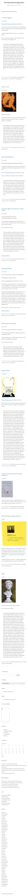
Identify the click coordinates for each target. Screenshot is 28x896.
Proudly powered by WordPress (7, 893)
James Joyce (7, 337)
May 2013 (3, 818)
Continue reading (6, 255)
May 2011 (3, 853)
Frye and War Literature (12, 785)
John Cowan (4, 781)
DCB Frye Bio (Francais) (6, 799)
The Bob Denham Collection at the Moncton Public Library (13, 768)
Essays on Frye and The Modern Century (9, 763)
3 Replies (3, 519)
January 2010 (4, 878)
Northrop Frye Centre (6, 803)
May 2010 (3, 871)
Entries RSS (6, 732)
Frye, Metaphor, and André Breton (16, 782)
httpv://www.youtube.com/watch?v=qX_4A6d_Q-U (12, 163)
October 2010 (4, 863)
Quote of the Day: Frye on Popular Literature (12, 474)
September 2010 (5, 865)
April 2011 (3, 854)
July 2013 (3, 817)
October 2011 (4, 845)
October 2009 (4, 882)
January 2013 (4, 823)
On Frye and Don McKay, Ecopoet (8, 773)
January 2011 (4, 859)
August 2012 (4, 831)
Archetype (19, 77)
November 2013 (5, 813)
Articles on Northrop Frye (9, 691)
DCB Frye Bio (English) (6, 798)
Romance (23, 77)
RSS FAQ (5, 735)
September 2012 (5, 829)
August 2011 (4, 848)
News (12, 564)
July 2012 (3, 832)
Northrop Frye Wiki (5, 804)
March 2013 (4, 820)
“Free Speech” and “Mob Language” (14, 781)
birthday (11, 221)
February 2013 (4, 821)
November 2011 (5, 843)
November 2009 (5, 881)
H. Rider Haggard (7, 18)
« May (3, 756)
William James (6, 370)
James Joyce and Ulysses (9, 323)
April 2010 (3, 873)
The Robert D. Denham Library (10, 699)
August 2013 (4, 815)
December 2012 (5, 824)
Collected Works (5, 796)
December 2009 (5, 879)
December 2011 (5, 842)
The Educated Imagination (14, 3)
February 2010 (4, 876)
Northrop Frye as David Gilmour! (11, 516)
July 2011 (3, 849)
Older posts (5, 671)
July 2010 (3, 868)
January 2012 (4, 840)
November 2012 (5, 826)
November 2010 (5, 862)
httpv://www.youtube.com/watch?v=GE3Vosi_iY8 (12, 24)
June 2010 (3, 870)
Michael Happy (19, 78)
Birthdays (13, 199)
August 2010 (4, 867)
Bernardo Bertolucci (8, 157)
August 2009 (4, 885)
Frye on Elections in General (13, 784)
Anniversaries (13, 77)
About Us (5, 729)
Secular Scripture (5, 78)
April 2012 (3, 837)
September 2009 (5, 884)
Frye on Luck (5, 87)
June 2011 (3, 851)
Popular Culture (14, 506)
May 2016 (3, 812)
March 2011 (4, 856)
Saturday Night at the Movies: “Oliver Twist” (13, 209)
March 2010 (4, 874)
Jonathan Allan (21, 508)
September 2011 (5, 846)
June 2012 (3, 834)
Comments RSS (7, 734)
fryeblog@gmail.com (8, 731)
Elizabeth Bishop (6, 268)
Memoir (16, 313)
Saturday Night (14, 258)
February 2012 (4, 838)
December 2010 (5, 860)
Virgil (3, 574)
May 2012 (3, 835)
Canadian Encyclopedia (6, 795)
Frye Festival (4, 801)
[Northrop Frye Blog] (5, 721)
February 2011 (4, 857)
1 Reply (3, 576)
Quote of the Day (21, 506)
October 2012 (4, 828)
